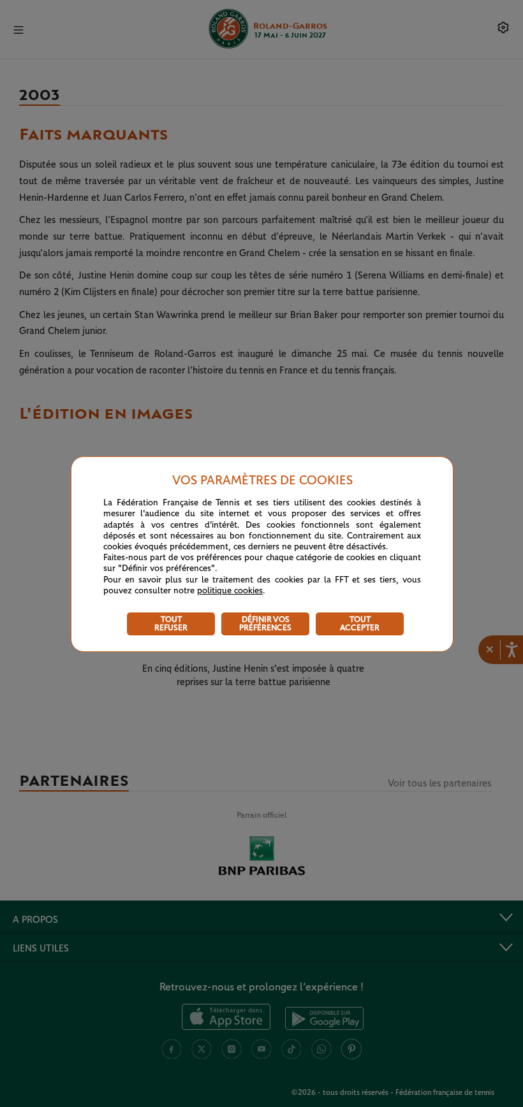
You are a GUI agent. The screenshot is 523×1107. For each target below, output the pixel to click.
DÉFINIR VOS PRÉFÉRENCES (265, 624)
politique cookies (230, 590)
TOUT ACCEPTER (359, 624)
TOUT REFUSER (171, 624)
